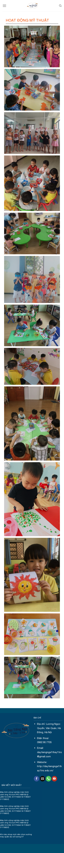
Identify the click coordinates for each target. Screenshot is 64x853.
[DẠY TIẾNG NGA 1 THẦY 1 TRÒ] (32, 5)
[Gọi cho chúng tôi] (48, 778)
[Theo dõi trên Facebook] (36, 778)
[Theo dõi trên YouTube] (54, 778)
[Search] (60, 6)
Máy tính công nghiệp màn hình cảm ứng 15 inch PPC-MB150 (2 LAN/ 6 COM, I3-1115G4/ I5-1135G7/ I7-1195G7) (15, 795)
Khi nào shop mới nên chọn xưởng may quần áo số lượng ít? (16, 835)
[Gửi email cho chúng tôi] (42, 778)
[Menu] (4, 6)
